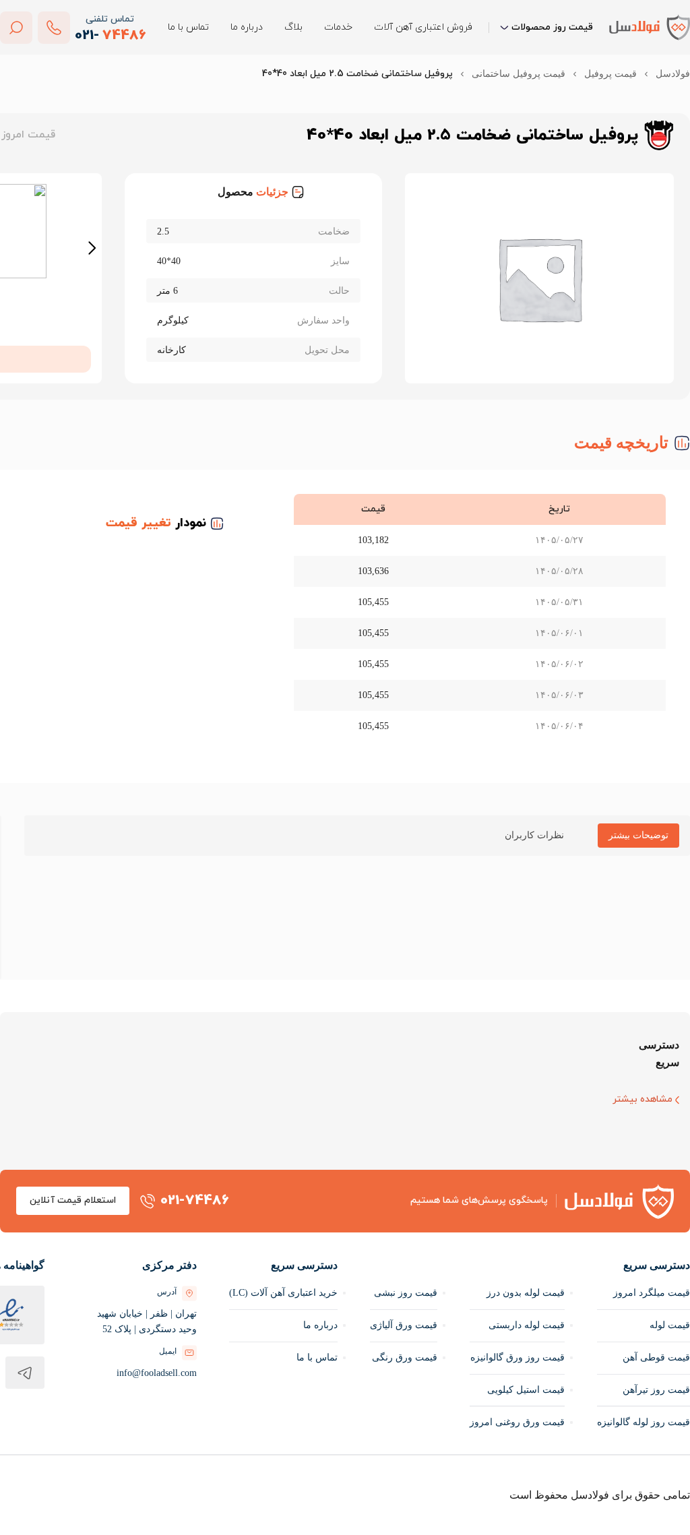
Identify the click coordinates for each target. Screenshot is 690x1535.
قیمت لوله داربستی (522, 1325)
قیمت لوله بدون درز (521, 1293)
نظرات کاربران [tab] (529, 835)
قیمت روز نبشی (402, 1293)
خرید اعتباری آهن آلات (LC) (273, 1293)
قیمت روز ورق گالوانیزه (515, 1358)
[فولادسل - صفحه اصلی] (649, 27)
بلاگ (293, 27)
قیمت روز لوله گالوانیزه (642, 1422)
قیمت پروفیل (609, 73)
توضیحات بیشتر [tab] (634, 835)
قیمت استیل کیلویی (521, 1390)
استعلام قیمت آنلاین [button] (73, 1201)
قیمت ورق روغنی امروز (516, 1422)
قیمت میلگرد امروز (652, 1293)
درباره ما (246, 27)
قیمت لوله (668, 1325)
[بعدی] (92, 248)
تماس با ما (188, 27)
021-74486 (194, 1201)
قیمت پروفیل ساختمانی (514, 73)
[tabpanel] (357, 885)
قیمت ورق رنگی (403, 1358)
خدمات (338, 27)
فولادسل (673, 73)
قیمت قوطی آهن (655, 1358)
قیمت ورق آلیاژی (399, 1325)
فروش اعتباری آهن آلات (423, 27)
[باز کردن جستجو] (16, 27)
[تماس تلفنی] (54, 27)
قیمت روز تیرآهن (654, 1390)
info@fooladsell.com (139, 1373)
